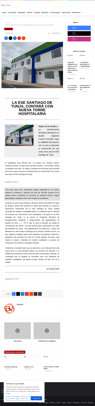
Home (4, 12)
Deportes (44, 12)
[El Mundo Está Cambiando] (47, 330)
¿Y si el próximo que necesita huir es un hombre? (72, 87)
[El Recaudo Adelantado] (12, 360)
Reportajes (76, 12)
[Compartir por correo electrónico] (35, 294)
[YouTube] (34, 403)
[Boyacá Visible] (5, 5)
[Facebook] (6, 38)
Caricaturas (66, 12)
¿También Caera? (29, 367)
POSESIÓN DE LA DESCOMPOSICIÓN (85, 87)
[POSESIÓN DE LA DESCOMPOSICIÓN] (85, 81)
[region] (24, 391)
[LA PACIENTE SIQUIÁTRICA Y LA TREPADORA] (85, 57)
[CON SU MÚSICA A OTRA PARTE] (51, 360)
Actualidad (11, 12)
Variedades (21, 12)
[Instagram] (36, 403)
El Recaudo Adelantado (10, 367)
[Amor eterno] (17, 330)
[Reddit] (23, 38)
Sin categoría (8, 29)
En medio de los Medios (15, 25)
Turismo (37, 12)
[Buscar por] (90, 12)
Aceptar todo (36, 398)
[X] (10, 38)
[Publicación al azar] (88, 12)
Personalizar (11, 398)
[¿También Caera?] (32, 360)
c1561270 (19, 304)
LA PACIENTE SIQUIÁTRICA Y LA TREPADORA (85, 64)
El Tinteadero (55, 12)
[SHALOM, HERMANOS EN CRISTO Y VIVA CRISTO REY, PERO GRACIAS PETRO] (73, 57)
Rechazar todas (24, 398)
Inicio (6, 25)
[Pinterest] (19, 38)
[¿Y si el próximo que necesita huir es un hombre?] (73, 81)
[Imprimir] (40, 294)
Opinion (30, 12)
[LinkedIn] (15, 38)
